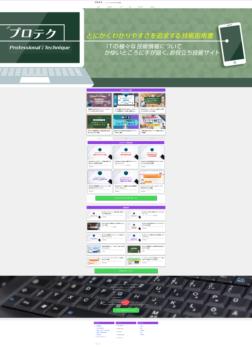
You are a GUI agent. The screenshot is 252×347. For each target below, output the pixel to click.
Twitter (141, 325)
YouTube (142, 334)
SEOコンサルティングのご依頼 (103, 330)
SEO (130, 6)
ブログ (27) (120, 337)
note (141, 332)
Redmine (152, 6)
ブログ (121, 6)
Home (98, 6)
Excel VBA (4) (120, 325)
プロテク (98, 2)
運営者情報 (99, 325)
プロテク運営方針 (100, 328)
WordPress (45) (121, 334)
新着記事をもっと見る (126, 271)
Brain (141, 328)
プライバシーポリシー (101, 336)
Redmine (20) (120, 328)
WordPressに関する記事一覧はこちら (126, 198)
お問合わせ (99, 334)
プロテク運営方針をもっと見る (126, 310)
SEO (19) (119, 331)
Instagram (142, 330)
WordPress (109, 6)
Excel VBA (140, 6)
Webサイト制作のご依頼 (102, 332)
